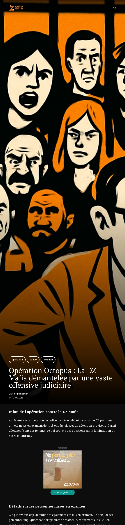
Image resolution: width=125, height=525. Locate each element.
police (33, 359)
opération (17, 359)
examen (48, 359)
